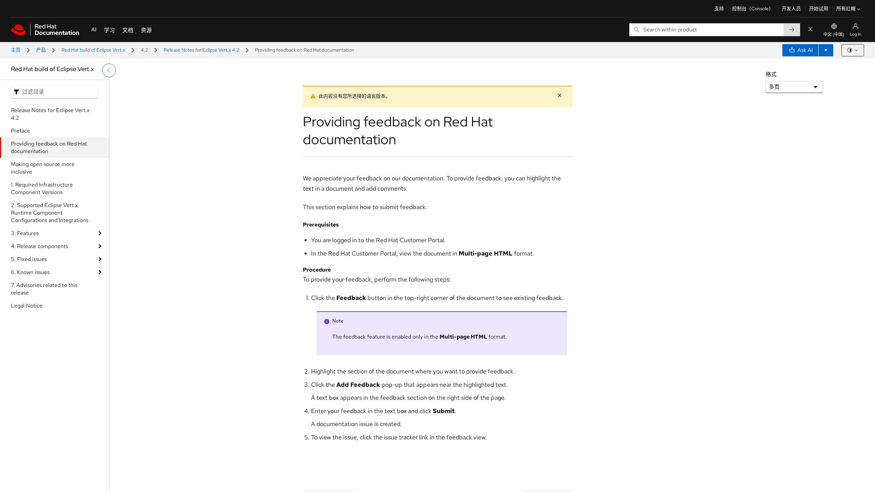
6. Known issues (30, 272)
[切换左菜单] (109, 70)
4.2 (144, 50)
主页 (16, 50)
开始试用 (818, 8)
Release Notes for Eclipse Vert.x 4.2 (201, 50)
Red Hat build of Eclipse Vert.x (93, 50)
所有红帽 (846, 8)
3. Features (25, 233)
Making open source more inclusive (43, 168)
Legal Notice (26, 305)
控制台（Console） (752, 8)
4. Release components (39, 246)
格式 (771, 74)
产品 (41, 50)
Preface (20, 130)
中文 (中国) (833, 34)
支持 (719, 8)
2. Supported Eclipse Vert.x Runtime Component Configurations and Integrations (49, 213)
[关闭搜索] (810, 29)
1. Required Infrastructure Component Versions (42, 188)
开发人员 (791, 8)
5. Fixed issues (29, 259)
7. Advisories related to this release (44, 289)
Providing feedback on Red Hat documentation (49, 147)
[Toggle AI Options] (825, 50)
